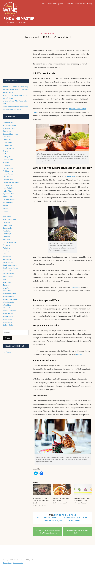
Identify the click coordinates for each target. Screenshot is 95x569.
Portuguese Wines (10, 242)
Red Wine (6, 248)
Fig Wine (6, 162)
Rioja (4, 254)
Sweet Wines (8, 276)
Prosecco (6, 245)
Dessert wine (8, 159)
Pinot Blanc (7, 231)
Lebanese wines (9, 199)
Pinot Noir (71, 176)
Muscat (5, 211)
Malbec (79, 354)
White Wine (7, 291)
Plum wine (6, 239)
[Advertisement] (20, 63)
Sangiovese (7, 259)
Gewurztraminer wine (11, 182)
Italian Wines (7, 191)
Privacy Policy (7, 563)
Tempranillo (7, 282)
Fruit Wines (7, 177)
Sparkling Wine (8, 274)
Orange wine (7, 225)
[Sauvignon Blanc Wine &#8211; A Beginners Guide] (83, 489)
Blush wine (7, 131)
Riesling (6, 251)
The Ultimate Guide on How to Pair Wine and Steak (41, 500)
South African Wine (10, 265)
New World (7, 217)
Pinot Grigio (7, 234)
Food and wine (47, 33)
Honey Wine (7, 185)
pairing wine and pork (65, 515)
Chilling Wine (7, 157)
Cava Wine (7, 137)
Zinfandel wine (8, 325)
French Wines (8, 174)
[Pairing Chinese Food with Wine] (62, 489)
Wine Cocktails (8, 302)
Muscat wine (7, 214)
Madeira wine (8, 202)
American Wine (8, 122)
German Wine (8, 180)
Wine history (7, 308)
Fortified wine (8, 171)
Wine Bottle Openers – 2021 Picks (60, 4)
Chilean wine (7, 154)
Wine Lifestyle (8, 313)
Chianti (5, 151)
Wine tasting (7, 319)
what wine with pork (77, 518)
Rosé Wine (7, 256)
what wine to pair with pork (51, 518)
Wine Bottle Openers (11, 299)
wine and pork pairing (70, 521)
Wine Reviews (8, 316)
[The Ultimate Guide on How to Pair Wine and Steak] (42, 489)
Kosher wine (7, 197)
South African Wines (10, 268)
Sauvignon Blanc (9, 262)
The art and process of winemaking (15, 87)
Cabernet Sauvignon (10, 134)
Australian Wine (8, 128)
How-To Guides (8, 188)
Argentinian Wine (9, 125)
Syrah (5, 279)
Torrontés (6, 285)
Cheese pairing (8, 148)
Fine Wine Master (18, 18)
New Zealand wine (9, 219)
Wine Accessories (9, 294)
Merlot (5, 208)
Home (43, 4)
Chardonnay (75, 287)
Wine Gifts (7, 305)
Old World (6, 222)
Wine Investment (9, 311)
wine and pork (51, 521)
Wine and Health (9, 296)
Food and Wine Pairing (84, 4)
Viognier (6, 288)
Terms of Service (18, 563)
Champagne (7, 142)
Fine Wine (6, 165)
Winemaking (7, 322)
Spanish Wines (8, 271)
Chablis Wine (7, 140)
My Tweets (7, 352)
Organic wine (8, 228)
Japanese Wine (8, 194)
